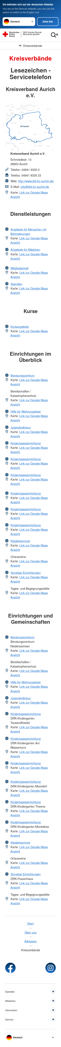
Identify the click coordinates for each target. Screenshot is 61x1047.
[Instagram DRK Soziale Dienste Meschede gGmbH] (50, 968)
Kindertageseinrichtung (26, 443)
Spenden (16, 284)
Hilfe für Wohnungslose (26, 411)
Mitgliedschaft (19, 268)
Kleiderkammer (20, 541)
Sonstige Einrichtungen (26, 572)
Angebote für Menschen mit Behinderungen (28, 231)
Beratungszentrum (22, 375)
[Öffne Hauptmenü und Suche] (54, 35)
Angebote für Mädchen (25, 249)
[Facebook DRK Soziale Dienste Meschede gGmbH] (10, 968)
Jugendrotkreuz (21, 427)
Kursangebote (20, 326)
